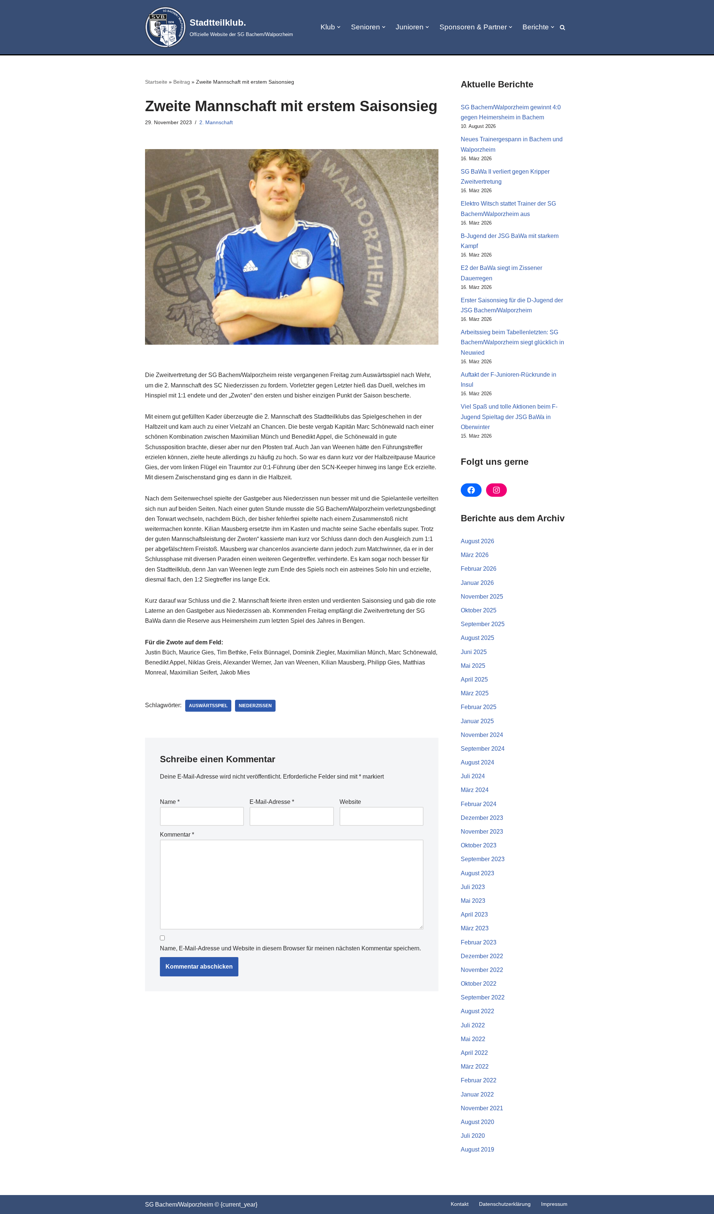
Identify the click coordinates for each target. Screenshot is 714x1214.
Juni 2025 (474, 652)
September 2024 (483, 749)
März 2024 (475, 790)
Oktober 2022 (478, 983)
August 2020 (477, 1122)
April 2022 (474, 1053)
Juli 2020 (473, 1136)
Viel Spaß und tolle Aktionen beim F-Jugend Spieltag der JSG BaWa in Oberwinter (509, 416)
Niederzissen (255, 705)
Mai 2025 (473, 666)
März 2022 (475, 1066)
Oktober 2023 (478, 845)
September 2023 (483, 859)
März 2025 (475, 693)
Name (170, 802)
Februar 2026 (478, 569)
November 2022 (482, 970)
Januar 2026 (477, 583)
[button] (339, 27)
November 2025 (482, 596)
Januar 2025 (477, 721)
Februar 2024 (478, 804)
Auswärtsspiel (208, 705)
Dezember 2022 (482, 956)
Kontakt (460, 1204)
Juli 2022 (473, 1025)
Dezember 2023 (482, 818)
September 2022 (483, 997)
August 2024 (477, 762)
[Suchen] (562, 27)
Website (350, 802)
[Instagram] (496, 490)
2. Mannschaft (216, 122)
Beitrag (181, 82)
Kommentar (177, 834)
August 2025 (477, 638)
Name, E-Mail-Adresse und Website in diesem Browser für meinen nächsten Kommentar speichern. (290, 948)
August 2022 (477, 1011)
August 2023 (477, 873)
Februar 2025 (478, 707)
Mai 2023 (473, 901)
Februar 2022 (478, 1080)
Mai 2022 (473, 1039)
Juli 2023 (473, 887)
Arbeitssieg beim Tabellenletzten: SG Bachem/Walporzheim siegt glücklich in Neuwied (512, 342)
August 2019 (477, 1149)
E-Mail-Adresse (272, 802)
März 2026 (475, 555)
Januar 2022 (477, 1094)
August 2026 (477, 541)
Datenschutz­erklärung (505, 1204)
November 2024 (482, 735)
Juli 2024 (473, 776)
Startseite (156, 82)
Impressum (554, 1204)
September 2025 (483, 624)
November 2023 (482, 831)
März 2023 (475, 928)
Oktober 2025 (478, 610)
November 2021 (482, 1108)
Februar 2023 (478, 942)
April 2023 (474, 914)
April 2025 (474, 679)
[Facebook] (471, 490)
